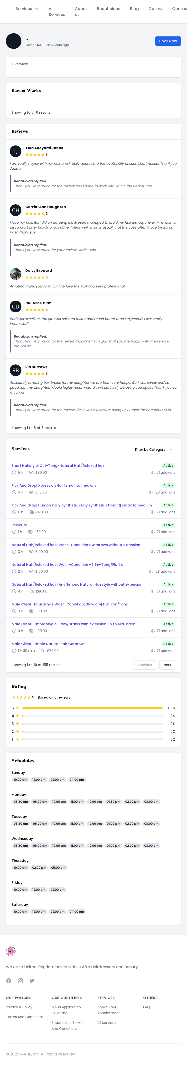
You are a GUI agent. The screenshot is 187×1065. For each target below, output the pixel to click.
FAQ (146, 1007)
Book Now (168, 41)
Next (167, 664)
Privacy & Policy (19, 1007)
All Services (57, 11)
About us (81, 11)
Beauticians (108, 8)
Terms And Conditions (25, 1016)
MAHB (41, 45)
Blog (134, 8)
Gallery (155, 8)
